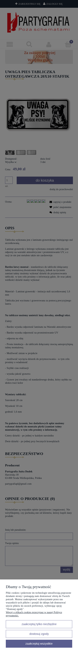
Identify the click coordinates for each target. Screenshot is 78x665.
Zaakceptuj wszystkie (39, 643)
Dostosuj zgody (39, 633)
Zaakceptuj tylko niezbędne (39, 624)
